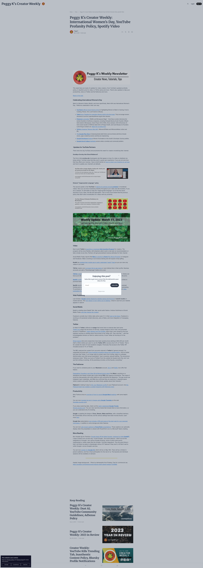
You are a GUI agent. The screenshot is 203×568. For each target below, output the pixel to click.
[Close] (118, 275)
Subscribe (115, 285)
